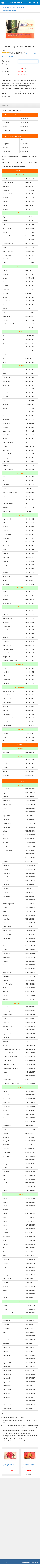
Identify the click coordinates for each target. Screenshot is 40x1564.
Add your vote (31, 53)
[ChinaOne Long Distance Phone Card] (20, 29)
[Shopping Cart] (34, 3)
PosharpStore (16, 2)
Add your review (7, 56)
